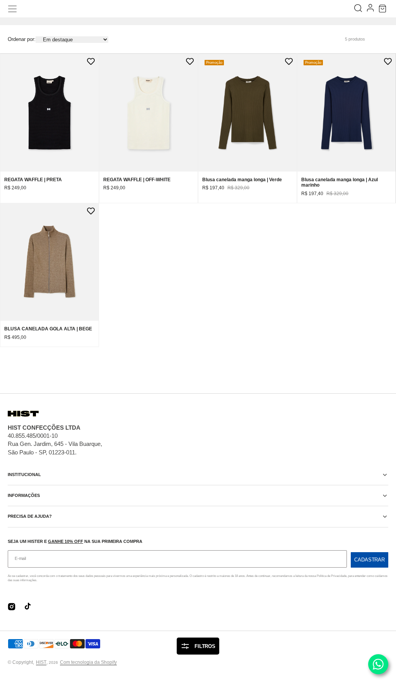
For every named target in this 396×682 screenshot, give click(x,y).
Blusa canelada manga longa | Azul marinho (339, 182)
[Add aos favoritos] (91, 61)
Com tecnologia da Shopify (88, 662)
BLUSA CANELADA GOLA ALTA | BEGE (48, 329)
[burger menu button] (12, 9)
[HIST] (198, 8)
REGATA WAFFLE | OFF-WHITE (137, 179)
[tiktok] (28, 606)
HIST (41, 662)
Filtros (205, 646)
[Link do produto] (49, 128)
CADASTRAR (369, 560)
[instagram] (11, 606)
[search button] (359, 9)
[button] (383, 9)
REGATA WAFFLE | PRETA (33, 179)
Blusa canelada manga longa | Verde (242, 179)
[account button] (371, 9)
